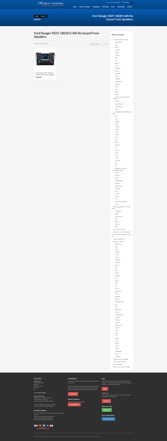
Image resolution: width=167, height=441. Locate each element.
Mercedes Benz (119, 301)
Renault (117, 84)
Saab (116, 227)
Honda (117, 273)
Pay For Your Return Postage (121, 367)
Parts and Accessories (119, 362)
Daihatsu (117, 262)
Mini (116, 166)
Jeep (116, 155)
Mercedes (118, 73)
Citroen (117, 55)
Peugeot (117, 79)
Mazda (117, 71)
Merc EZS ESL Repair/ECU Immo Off (122, 235)
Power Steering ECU (119, 239)
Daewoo (117, 260)
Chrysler (117, 50)
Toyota (117, 101)
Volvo (116, 109)
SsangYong (118, 211)
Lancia (117, 150)
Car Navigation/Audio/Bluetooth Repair (121, 112)
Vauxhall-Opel (119, 104)
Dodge (117, 52)
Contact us (106, 401)
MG (116, 163)
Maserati (117, 68)
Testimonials (73, 394)
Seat (116, 89)
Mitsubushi (118, 309)
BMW (116, 47)
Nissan (117, 76)
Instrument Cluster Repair (120, 39)
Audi (116, 45)
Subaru (117, 343)
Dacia (116, 132)
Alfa (116, 116)
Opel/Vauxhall (119, 315)
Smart (116, 341)
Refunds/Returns (74, 404)
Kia (116, 147)
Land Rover (118, 291)
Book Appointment (108, 419)
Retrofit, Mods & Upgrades (121, 359)
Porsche (117, 175)
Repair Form (107, 410)
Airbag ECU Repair (118, 241)
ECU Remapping (117, 364)
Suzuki (117, 94)
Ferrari (117, 265)
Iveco (116, 278)
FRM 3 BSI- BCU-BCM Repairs (121, 232)
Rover (116, 86)
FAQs (105, 389)
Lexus (116, 153)
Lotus (116, 66)
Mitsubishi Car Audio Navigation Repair (120, 169)
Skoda (117, 92)
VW (116, 199)
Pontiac (117, 320)
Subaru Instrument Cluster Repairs (121, 98)
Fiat (116, 60)
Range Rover (118, 81)
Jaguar (117, 63)
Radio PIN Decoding (120, 201)
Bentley (117, 121)
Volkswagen (118, 106)
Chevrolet (117, 356)
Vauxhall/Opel (119, 180)
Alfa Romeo (118, 42)
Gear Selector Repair (119, 229)
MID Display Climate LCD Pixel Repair (121, 207)
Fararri (117, 142)
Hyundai (117, 145)
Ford (116, 58)
